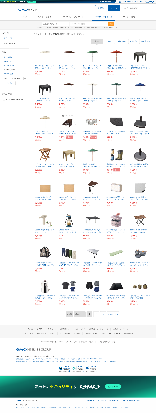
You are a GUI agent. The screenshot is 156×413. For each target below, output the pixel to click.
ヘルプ (125, 8)
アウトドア (8, 38)
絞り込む (10, 83)
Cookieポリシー (91, 334)
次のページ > (113, 314)
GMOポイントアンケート (73, 17)
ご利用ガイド (51, 329)
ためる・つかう (44, 17)
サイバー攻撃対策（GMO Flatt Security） (77, 361)
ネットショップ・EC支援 (39, 407)
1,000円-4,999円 (9, 66)
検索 (111, 24)
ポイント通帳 (129, 17)
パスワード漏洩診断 (59, 359)
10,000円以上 (8, 74)
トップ (24, 17)
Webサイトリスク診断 (74, 359)
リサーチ (84, 407)
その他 (126, 407)
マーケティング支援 (74, 407)
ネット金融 (100, 407)
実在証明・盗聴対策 (21, 361)
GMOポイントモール (103, 17)
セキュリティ (62, 407)
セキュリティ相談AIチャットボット (92, 358)
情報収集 (91, 407)
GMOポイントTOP (35, 329)
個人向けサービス (117, 407)
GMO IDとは (64, 329)
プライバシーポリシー (109, 334)
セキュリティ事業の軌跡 (109, 361)
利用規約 (77, 334)
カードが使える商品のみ (14, 99)
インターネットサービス (22, 407)
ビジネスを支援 (52, 407)
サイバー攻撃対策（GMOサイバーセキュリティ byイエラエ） (46, 361)
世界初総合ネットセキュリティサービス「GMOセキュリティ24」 (34, 359)
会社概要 (127, 334)
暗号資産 (107, 407)
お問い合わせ (64, 334)
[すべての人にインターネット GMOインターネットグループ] (139, 1)
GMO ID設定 (134, 8)
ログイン (113, 8)
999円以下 (7, 61)
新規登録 (101, 8)
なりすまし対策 (95, 361)
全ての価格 (8, 57)
